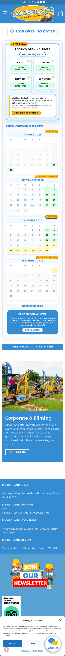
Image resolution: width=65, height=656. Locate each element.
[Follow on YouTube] (44, 2)
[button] (60, 620)
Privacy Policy (37, 651)
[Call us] (35, 2)
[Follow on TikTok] (27, 2)
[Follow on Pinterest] (38, 2)
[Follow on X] (30, 2)
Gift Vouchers (32, 330)
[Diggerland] (32, 14)
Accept (12, 643)
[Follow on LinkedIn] (41, 2)
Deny (32, 643)
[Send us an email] (32, 2)
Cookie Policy (26, 651)
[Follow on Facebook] (21, 2)
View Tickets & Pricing (26, 113)
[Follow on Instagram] (24, 2)
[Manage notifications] (6, 649)
